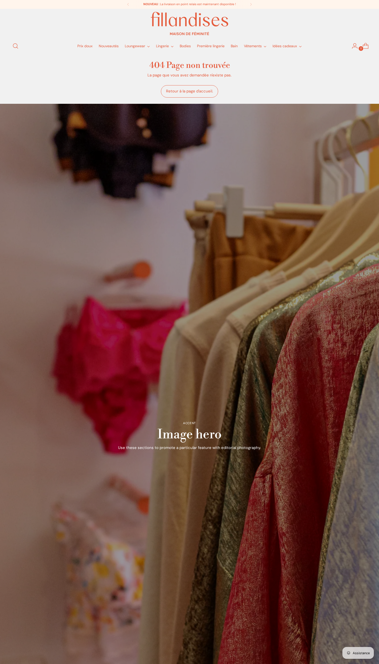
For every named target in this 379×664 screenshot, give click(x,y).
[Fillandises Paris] (189, 23)
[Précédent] (128, 4)
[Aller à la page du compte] (353, 46)
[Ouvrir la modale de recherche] (15, 46)
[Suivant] (251, 4)
